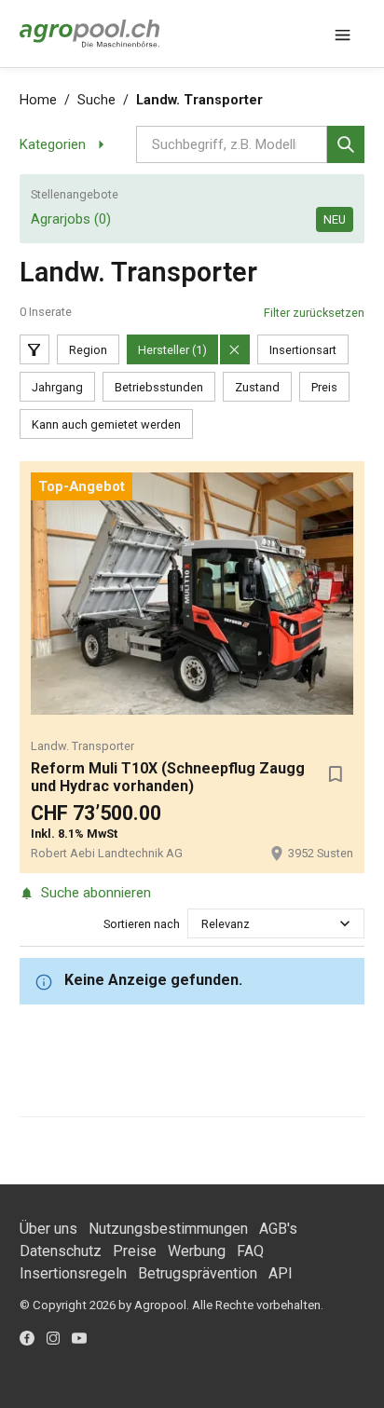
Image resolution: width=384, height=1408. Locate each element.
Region (88, 350)
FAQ (250, 1251)
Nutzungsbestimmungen (168, 1228)
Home (38, 100)
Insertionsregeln (73, 1273)
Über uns (48, 1228)
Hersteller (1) (172, 350)
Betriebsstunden (159, 387)
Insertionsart (302, 350)
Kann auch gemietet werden (106, 424)
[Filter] (34, 349)
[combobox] (202, 924)
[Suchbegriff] (345, 144)
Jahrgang (57, 387)
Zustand (257, 387)
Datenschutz (61, 1251)
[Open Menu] (342, 33)
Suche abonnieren (96, 892)
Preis (324, 387)
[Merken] (334, 774)
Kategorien (53, 144)
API (280, 1273)
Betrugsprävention (197, 1273)
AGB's (278, 1228)
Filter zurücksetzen (314, 313)
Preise (135, 1251)
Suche (96, 100)
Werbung (197, 1251)
